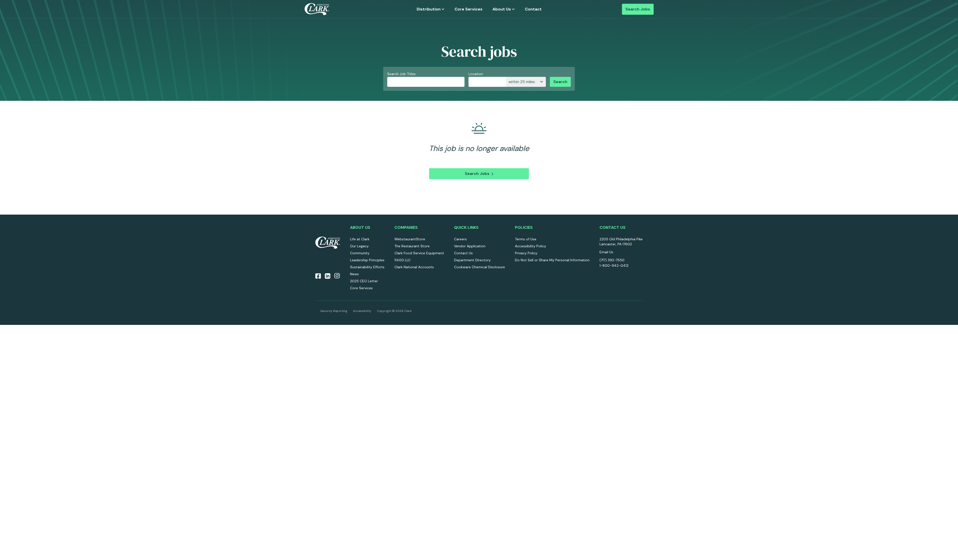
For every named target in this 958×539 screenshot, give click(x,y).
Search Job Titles (401, 74)
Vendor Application (469, 246)
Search (560, 81)
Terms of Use (525, 239)
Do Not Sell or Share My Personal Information (552, 260)
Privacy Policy (526, 253)
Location (476, 74)
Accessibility (362, 311)
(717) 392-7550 (611, 260)
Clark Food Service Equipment (419, 253)
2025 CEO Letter (364, 281)
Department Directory (472, 260)
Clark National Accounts (414, 267)
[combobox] (487, 82)
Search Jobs (637, 9)
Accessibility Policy (530, 246)
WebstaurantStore (409, 239)
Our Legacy (359, 246)
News (354, 274)
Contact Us (463, 253)
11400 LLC (402, 260)
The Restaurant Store (412, 246)
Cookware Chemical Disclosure (479, 267)
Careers (460, 239)
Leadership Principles (367, 260)
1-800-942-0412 (613, 265)
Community (359, 253)
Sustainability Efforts (367, 267)
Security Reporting (333, 311)
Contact (533, 9)
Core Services (468, 9)
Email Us (606, 252)
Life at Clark (359, 239)
